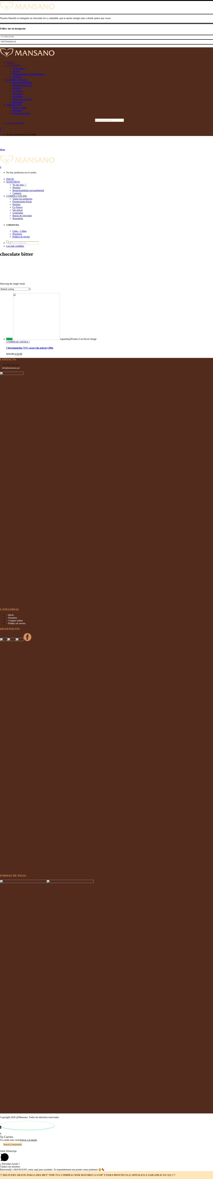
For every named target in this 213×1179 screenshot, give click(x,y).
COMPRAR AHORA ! (18, 341)
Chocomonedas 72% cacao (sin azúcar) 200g (29, 348)
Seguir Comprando (12, 1144)
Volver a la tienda (28, 1140)
